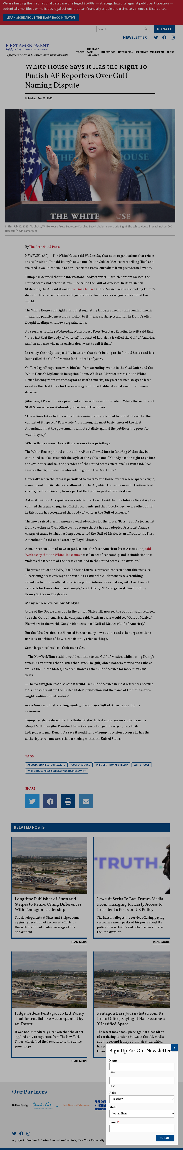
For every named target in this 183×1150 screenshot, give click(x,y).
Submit (165, 1138)
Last (112, 1086)
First (112, 1072)
